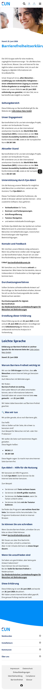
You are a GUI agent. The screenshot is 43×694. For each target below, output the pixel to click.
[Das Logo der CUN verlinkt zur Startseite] (6, 3)
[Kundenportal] (29, 3)
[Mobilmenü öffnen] (40, 3)
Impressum (14, 668)
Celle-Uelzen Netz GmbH (22, 111)
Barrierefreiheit (17, 680)
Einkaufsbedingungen (21, 672)
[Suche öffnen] (24, 3)
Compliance (30, 676)
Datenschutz (28, 668)
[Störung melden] (34, 3)
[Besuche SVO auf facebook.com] (21, 686)
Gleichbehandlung (15, 676)
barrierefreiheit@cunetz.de (19, 262)
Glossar (29, 680)
